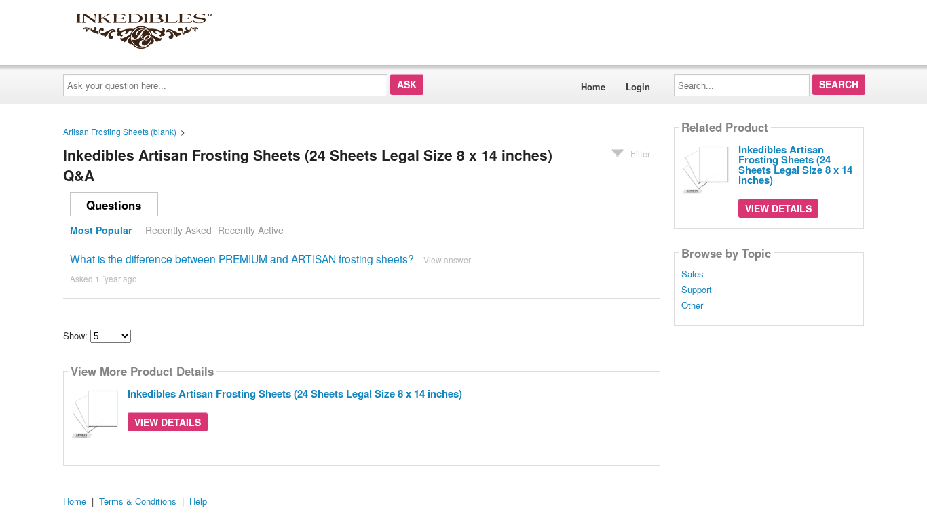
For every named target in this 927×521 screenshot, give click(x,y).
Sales (692, 274)
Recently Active (251, 230)
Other (692, 305)
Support (696, 289)
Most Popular (101, 230)
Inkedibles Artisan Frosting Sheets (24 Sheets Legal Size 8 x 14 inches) (295, 393)
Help (198, 501)
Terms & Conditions (137, 501)
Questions (113, 205)
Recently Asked (178, 230)
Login (638, 86)
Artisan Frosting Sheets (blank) (119, 131)
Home (593, 86)
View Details (167, 422)
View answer (447, 259)
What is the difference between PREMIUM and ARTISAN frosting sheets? (242, 258)
